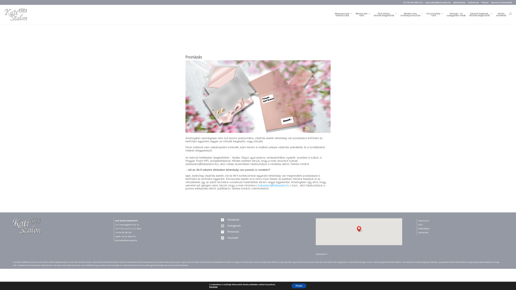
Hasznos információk (501, 2)
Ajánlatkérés (459, 2)
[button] (360, 229)
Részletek (213, 287)
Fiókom (484, 2)
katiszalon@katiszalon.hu (438, 2)
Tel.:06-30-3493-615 (413, 2)
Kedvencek (473, 2)
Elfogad (299, 285)
